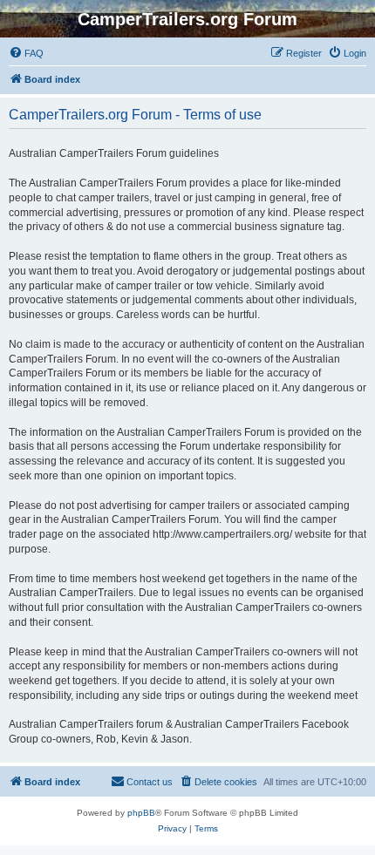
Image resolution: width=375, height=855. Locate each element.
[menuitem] (26, 53)
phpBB (141, 813)
